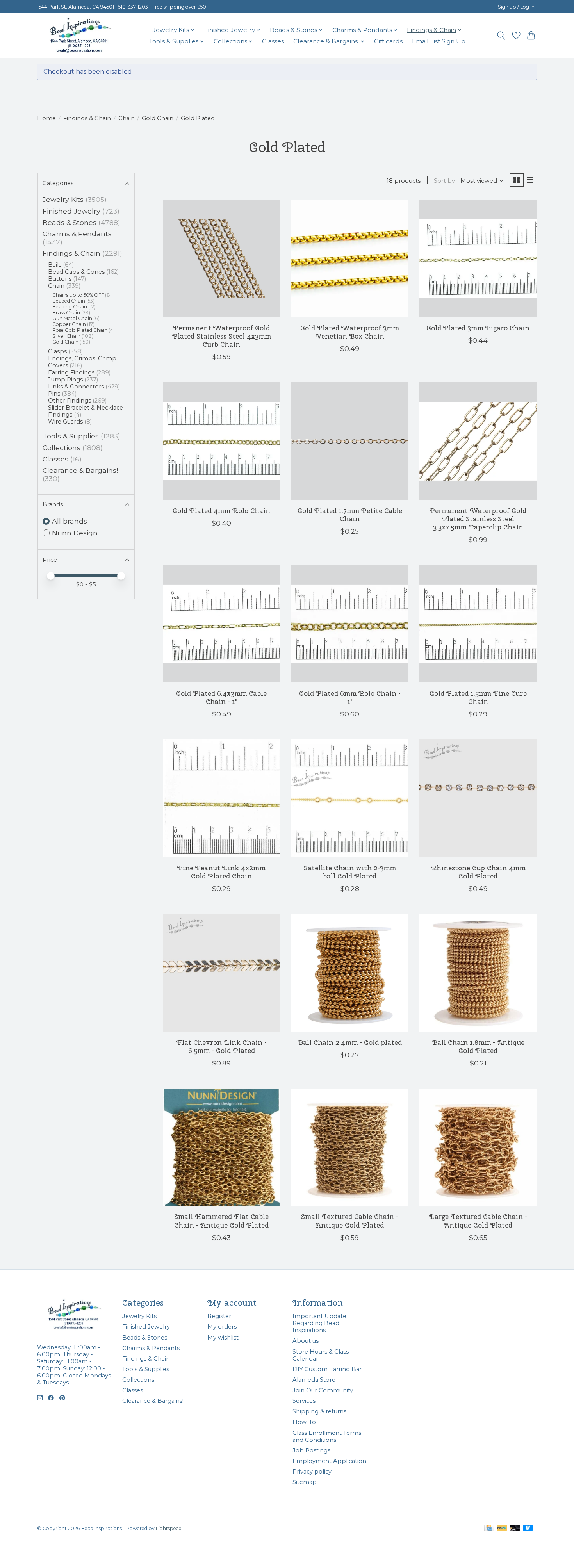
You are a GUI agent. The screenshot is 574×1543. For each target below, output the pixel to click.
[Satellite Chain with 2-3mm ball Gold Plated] (349, 798)
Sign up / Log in (516, 7)
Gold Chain (157, 118)
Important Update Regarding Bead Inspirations (319, 1323)
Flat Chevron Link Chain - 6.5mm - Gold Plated (221, 1046)
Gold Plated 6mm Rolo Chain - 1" (350, 697)
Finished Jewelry (71, 211)
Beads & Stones (69, 222)
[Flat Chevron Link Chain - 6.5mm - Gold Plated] (221, 973)
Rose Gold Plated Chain (79, 330)
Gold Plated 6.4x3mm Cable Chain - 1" (221, 697)
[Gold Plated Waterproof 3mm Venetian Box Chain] (349, 258)
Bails (54, 264)
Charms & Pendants (77, 234)
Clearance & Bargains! (80, 470)
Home (46, 118)
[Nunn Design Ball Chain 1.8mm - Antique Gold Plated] (478, 973)
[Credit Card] (489, 1528)
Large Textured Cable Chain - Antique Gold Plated (478, 1220)
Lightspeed (169, 1528)
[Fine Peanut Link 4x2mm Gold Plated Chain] (221, 798)
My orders (222, 1326)
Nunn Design (75, 533)
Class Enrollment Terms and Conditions (326, 1436)
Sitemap (304, 1482)
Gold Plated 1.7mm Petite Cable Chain (350, 514)
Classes (273, 41)
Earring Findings (71, 372)
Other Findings (69, 400)
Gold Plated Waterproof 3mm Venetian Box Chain (349, 331)
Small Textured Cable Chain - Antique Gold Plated (349, 1220)
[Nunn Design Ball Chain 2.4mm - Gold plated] (349, 973)
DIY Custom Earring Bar (327, 1369)
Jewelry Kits (63, 199)
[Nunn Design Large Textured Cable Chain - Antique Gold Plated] (478, 1147)
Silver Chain (66, 336)
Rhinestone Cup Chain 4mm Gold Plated (478, 871)
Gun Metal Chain (72, 318)
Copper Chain (69, 324)
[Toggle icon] (501, 36)
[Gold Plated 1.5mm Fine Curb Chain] (478, 623)
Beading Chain (69, 307)
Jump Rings (65, 379)
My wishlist (223, 1337)
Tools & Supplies (71, 436)
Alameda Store (313, 1379)
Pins (54, 393)
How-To (304, 1421)
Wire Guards (65, 421)
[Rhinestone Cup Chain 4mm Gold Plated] (478, 798)
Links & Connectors (76, 386)
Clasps (57, 351)
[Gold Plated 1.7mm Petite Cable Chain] (349, 441)
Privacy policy (312, 1471)
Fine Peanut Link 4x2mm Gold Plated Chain (221, 871)
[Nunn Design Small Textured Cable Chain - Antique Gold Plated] (349, 1147)
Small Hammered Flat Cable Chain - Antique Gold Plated (221, 1220)
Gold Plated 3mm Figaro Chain (477, 327)
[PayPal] (502, 1528)
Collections (61, 448)
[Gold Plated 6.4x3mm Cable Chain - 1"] (221, 623)
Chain (126, 118)
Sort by (444, 180)
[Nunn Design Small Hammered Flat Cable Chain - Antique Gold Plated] (221, 1147)
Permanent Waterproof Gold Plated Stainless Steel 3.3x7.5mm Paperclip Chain (478, 518)
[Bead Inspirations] (80, 35)
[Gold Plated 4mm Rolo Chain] (221, 441)
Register (219, 1316)
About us (305, 1340)
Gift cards (388, 41)
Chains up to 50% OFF (78, 295)
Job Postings (311, 1450)
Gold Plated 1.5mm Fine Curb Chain (478, 697)
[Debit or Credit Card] (515, 1528)
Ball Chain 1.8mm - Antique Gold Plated (478, 1046)
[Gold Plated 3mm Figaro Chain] (478, 258)
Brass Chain (66, 312)
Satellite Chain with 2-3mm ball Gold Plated (350, 871)
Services (304, 1400)
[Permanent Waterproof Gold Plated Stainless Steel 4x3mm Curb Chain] (221, 258)
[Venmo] (528, 1528)
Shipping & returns (319, 1411)
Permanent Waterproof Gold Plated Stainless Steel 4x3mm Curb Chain (221, 336)
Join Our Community (322, 1390)
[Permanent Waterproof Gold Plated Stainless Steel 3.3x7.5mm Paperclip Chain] (478, 441)
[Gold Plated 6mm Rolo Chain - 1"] (349, 623)
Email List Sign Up (438, 41)
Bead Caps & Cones (76, 271)
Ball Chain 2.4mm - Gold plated (350, 1042)
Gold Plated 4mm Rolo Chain (221, 510)
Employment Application (329, 1461)
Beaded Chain (68, 301)
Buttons (59, 278)
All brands (69, 521)
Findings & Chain (87, 118)
